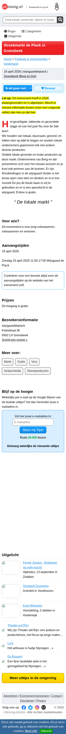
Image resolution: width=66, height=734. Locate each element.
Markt (7, 361)
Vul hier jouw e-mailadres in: (33, 416)
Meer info (31, 731)
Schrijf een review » (14, 339)
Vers (34, 361)
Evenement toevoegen (34, 695)
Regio (11, 31)
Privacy (41, 700)
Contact (56, 695)
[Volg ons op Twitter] (30, 707)
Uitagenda (14, 36)
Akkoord (46, 731)
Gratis (21, 361)
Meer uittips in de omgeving (33, 678)
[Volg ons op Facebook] (24, 707)
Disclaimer (27, 700)
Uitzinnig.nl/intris (14, 712)
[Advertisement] (33, 504)
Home (8, 59)
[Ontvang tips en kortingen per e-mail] (43, 707)
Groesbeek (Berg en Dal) (20, 76)
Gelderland (11, 63)
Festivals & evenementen (31, 59)
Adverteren (10, 695)
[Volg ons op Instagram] (37, 707)
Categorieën (32, 31)
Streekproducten (38, 370)
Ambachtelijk (12, 370)
